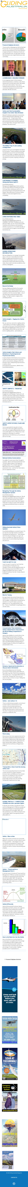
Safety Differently (8, 904)
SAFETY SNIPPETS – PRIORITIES (12, 388)
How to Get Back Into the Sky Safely (13, 937)
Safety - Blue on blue (9, 836)
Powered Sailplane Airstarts (11, 45)
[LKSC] (9, 1133)
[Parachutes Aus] (10, 1097)
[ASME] (8, 1160)
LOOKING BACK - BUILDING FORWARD (13, 78)
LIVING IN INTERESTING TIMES (11, 216)
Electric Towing (7, 595)
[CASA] (10, 989)
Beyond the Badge (8, 286)
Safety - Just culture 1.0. (10, 701)
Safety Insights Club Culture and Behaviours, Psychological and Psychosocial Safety (12, 354)
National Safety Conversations (12, 458)
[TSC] (10, 1064)
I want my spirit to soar (9, 562)
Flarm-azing (6, 734)
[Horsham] (10, 1030)
